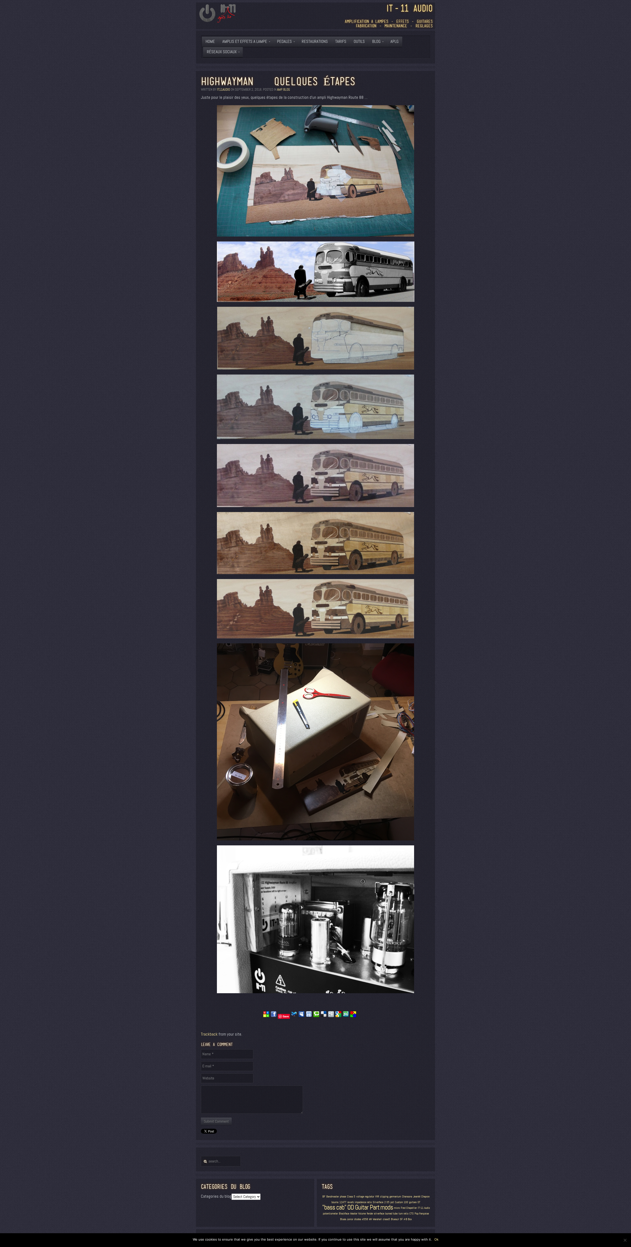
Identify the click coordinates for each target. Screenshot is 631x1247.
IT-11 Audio (424, 1208)
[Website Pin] (266, 1016)
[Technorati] (316, 1016)
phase (343, 1196)
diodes (357, 1219)
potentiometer (330, 1213)
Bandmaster (332, 1196)
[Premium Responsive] (353, 1016)
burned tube (391, 1213)
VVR (377, 1196)
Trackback (209, 1034)
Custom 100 (401, 1202)
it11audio (223, 89)
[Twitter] (294, 1016)
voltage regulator (365, 1196)
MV (370, 1219)
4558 (365, 1219)
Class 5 (351, 1196)
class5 (386, 1219)
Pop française (422, 1213)
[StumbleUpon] (346, 1016)
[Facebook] (273, 1016)
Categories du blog (216, 1196)
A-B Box (408, 1219)
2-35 (386, 1202)
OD (350, 1207)
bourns (335, 1202)
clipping (384, 1196)
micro (397, 1208)
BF (323, 1196)
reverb (350, 1202)
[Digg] (331, 1016)
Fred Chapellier (409, 1208)
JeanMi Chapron (421, 1196)
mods (386, 1207)
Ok (436, 1239)
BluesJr (395, 1219)
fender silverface (375, 1213)
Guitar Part (367, 1207)
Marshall (377, 1219)
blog (286, 89)
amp (279, 89)
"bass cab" (334, 1207)
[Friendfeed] (309, 1016)
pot (392, 1202)
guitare (413, 1202)
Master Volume (358, 1213)
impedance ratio (363, 1202)
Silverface (378, 1202)
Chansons (407, 1196)
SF (401, 1219)
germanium (395, 1196)
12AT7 (342, 1202)
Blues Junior (346, 1219)
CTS (411, 1213)
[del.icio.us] (323, 1016)
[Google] (338, 1016)
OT (419, 1202)
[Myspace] (301, 1016)
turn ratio (403, 1213)
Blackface (344, 1213)
